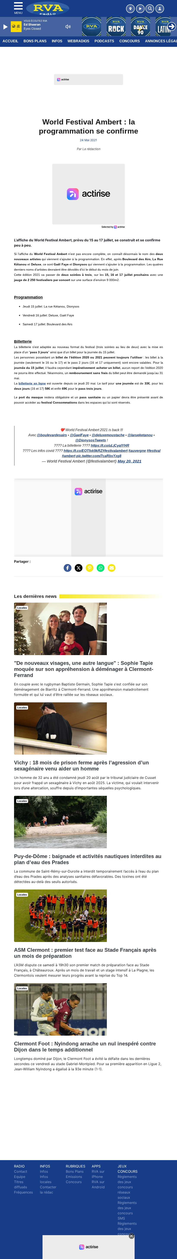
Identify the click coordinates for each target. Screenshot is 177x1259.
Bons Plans (35, 41)
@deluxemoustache (108, 435)
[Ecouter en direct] (140, 8)
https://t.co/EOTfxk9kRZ (83, 451)
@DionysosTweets (90, 440)
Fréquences (23, 1192)
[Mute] (68, 26)
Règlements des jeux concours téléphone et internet (127, 1233)
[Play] (6, 26)
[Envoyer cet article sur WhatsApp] (99, 570)
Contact (20, 1171)
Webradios (78, 41)
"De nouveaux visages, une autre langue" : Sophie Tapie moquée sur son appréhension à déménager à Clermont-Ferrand (83, 669)
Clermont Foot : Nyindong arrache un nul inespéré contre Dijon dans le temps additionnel (85, 1047)
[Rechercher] (149, 8)
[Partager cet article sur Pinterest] (88, 570)
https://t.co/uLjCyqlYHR (110, 445)
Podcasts (104, 41)
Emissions (74, 1176)
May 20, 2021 (129, 461)
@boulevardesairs (52, 435)
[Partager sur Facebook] (66, 570)
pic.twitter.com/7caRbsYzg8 (98, 456)
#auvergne (137, 451)
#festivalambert (115, 451)
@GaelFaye (79, 435)
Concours (129, 41)
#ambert (68, 456)
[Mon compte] (159, 8)
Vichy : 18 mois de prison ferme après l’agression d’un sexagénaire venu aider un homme (81, 766)
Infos (57, 41)
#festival (153, 451)
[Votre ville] (130, 8)
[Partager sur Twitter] (77, 570)
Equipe (19, 1176)
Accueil (10, 41)
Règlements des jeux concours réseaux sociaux (127, 1187)
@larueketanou (140, 435)
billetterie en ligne (32, 383)
